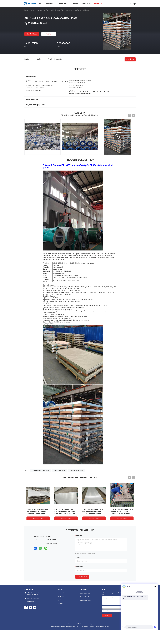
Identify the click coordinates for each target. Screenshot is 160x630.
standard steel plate (76, 470)
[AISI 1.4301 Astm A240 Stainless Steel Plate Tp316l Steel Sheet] (117, 31)
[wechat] (45, 548)
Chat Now (49, 34)
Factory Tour (61, 596)
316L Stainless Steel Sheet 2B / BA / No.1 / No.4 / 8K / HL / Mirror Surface (93, 511)
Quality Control (61, 600)
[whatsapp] (40, 548)
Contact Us (60, 603)
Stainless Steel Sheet (85, 596)
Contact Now (82, 577)
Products (32, 10)
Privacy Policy (88, 624)
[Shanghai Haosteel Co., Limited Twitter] (30, 607)
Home (26, 10)
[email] (35, 548)
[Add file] (123, 627)
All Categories (83, 604)
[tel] (51, 548)
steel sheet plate (59, 470)
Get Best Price (32, 34)
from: (78, 557)
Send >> (107, 615)
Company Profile (62, 593)
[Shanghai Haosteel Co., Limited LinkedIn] (34, 607)
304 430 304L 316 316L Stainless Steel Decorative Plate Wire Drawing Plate (36, 511)
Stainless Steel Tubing (85, 600)
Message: (79, 535)
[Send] (155, 627)
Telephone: (79, 566)
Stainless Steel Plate (43, 10)
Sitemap (70, 624)
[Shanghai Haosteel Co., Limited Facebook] (26, 607)
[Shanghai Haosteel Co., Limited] (30, 3)
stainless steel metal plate (41, 470)
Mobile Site (78, 624)
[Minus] (155, 586)
